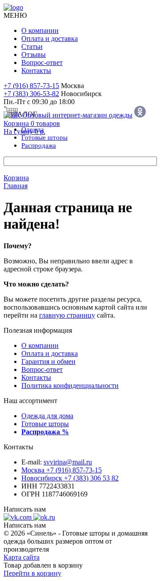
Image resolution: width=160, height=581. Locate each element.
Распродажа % (45, 432)
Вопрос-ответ (42, 62)
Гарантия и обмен (48, 361)
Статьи (32, 46)
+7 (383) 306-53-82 (31, 93)
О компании (40, 30)
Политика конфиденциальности (70, 385)
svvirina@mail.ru (68, 462)
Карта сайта (22, 557)
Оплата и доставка (49, 38)
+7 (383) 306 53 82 (70, 478)
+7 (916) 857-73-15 (31, 85)
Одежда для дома (47, 416)
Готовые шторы (45, 424)
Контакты (36, 70)
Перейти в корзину (32, 573)
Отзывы (33, 54)
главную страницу (67, 315)
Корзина (16, 178)
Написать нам (25, 509)
